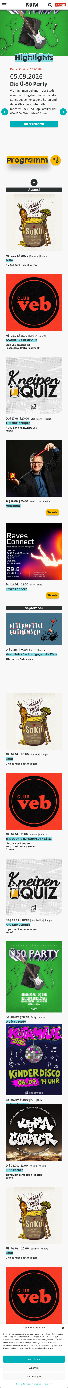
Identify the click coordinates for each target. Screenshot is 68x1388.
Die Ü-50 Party (16, 1021)
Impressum (47, 1384)
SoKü (9, 260)
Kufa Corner (14, 1170)
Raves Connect (16, 589)
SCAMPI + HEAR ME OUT (21, 340)
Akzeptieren (34, 1359)
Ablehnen (34, 1368)
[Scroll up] (34, 182)
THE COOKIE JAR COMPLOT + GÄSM (29, 839)
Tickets (60, 4)
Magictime (13, 506)
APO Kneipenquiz (18, 423)
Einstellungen (34, 1376)
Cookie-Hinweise (23, 1384)
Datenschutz (36, 1384)
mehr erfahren (34, 124)
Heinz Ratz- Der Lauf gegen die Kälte (31, 654)
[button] (63, 1327)
